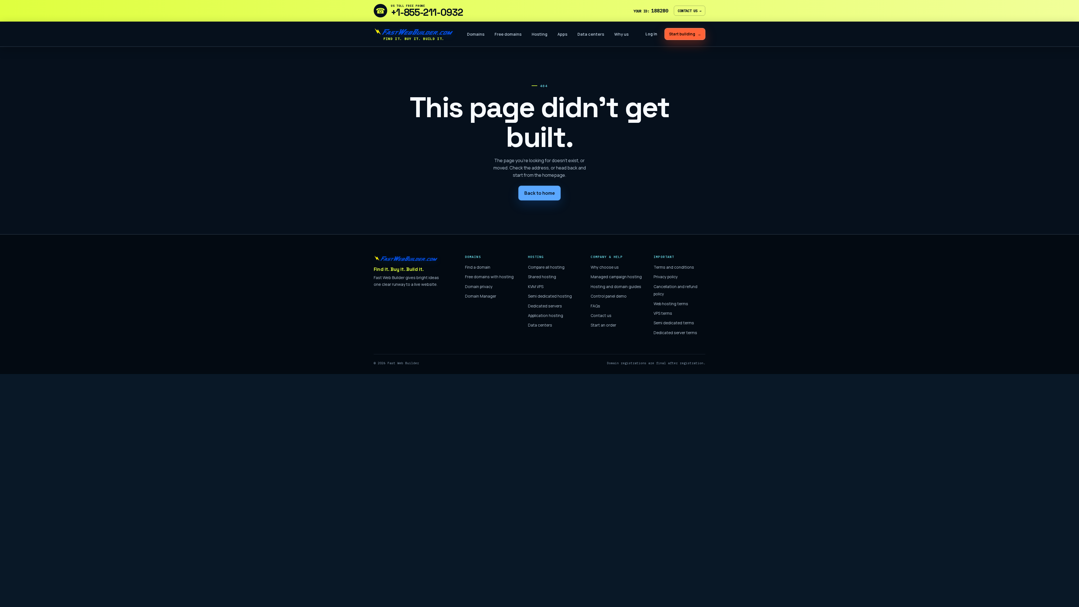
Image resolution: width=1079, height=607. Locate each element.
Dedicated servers (545, 306)
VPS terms (663, 313)
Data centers (590, 34)
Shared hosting (542, 276)
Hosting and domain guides (616, 286)
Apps (562, 34)
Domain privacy (479, 286)
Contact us (689, 10)
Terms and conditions (674, 267)
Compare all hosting (546, 267)
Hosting (539, 34)
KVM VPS (535, 286)
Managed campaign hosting (616, 276)
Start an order (603, 325)
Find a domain (477, 267)
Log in (651, 34)
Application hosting (545, 315)
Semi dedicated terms (674, 322)
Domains (475, 34)
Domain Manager (480, 296)
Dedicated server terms (675, 332)
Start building (685, 34)
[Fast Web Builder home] (406, 258)
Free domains (508, 34)
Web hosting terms (671, 303)
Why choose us (605, 267)
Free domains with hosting (489, 276)
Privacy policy (666, 276)
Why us (621, 34)
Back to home (539, 193)
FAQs (595, 306)
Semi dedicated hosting (550, 296)
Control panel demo (609, 296)
